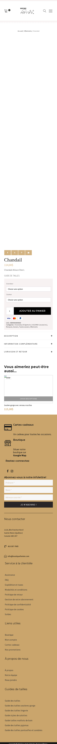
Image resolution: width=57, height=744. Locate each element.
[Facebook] (7, 252)
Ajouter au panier (32, 311)
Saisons (15, 327)
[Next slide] (50, 393)
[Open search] (44, 11)
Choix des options (28, 399)
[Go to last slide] (6, 393)
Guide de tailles (12, 275)
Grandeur (9, 284)
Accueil (20, 31)
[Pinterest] (21, 252)
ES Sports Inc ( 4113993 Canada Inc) (35, 325)
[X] (14, 252)
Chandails (18, 325)
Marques (9, 327)
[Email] (28, 252)
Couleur (9, 294)
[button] (11, 546)
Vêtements (28, 31)
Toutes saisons (24, 327)
